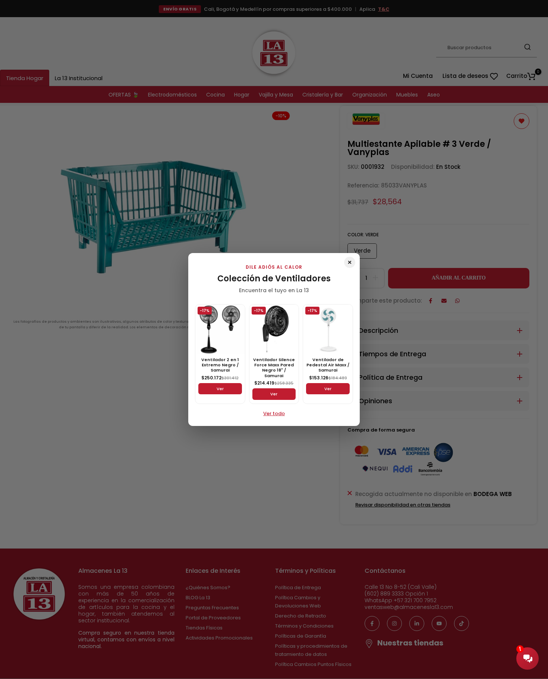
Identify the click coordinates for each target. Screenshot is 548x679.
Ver (220, 389)
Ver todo (274, 413)
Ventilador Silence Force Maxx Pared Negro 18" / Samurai (274, 367)
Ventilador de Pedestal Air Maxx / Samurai (327, 365)
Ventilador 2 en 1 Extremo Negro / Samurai (220, 365)
